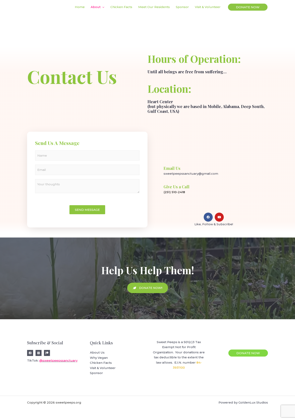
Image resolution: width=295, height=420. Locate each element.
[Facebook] (30, 353)
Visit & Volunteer (103, 368)
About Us (97, 352)
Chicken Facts (101, 363)
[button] (248, 7)
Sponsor (96, 373)
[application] (102, 7)
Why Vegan (99, 358)
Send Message (87, 210)
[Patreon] (47, 353)
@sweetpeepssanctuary (58, 360)
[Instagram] (39, 353)
